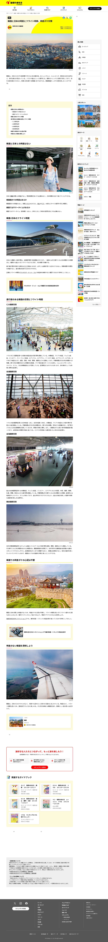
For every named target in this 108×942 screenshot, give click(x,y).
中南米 (84, 57)
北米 (83, 52)
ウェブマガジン (30, 10)
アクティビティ (81, 155)
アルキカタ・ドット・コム (28, 272)
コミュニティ (80, 10)
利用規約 (88, 907)
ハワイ (84, 68)
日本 (83, 95)
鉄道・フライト (89, 156)
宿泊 (97, 141)
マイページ (66, 919)
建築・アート (89, 141)
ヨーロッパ (85, 46)
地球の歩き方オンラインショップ (16, 619)
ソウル (27, 204)
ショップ (97, 155)
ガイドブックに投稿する (91, 913)
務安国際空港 (15, 129)
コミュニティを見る (95, 8)
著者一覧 (64, 912)
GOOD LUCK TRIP (67, 922)
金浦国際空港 (15, 124)
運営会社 (88, 902)
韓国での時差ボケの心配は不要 (18, 131)
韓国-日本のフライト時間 (17, 116)
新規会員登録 (67, 917)
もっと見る (96, 304)
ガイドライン (89, 909)
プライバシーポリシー (91, 904)
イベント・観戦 (81, 148)
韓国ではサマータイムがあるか (20, 114)
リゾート (84, 73)
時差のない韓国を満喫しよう (18, 134)
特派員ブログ (47, 10)
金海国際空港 (15, 126)
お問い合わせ (89, 918)
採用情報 (88, 915)
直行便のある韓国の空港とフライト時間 (21, 119)
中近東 (84, 84)
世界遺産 (89, 148)
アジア (11, 13)
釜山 (38, 204)
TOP (7, 13)
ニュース (64, 910)
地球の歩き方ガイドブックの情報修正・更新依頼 (23, 873)
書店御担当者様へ (90, 911)
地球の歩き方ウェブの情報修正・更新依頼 (21, 871)
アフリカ (84, 89)
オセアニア (85, 62)
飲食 (81, 141)
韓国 (15, 13)
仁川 (43, 204)
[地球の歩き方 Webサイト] (14, 3)
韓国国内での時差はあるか (19, 112)
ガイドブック (64, 10)
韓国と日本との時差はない (17, 109)
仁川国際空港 (15, 121)
